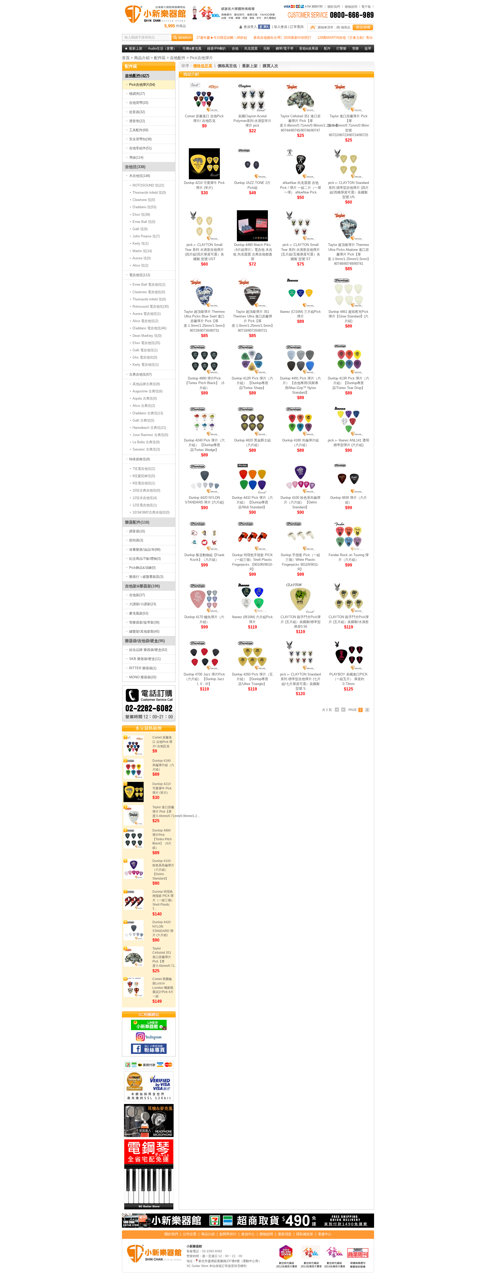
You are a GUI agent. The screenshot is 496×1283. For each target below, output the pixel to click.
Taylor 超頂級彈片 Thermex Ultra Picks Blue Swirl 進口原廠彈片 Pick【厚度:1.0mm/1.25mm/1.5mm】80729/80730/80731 (205, 321)
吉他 (235, 48)
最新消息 (284, 1234)
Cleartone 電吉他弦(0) (149, 292)
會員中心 (248, 1234)
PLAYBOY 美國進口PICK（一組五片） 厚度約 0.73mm (348, 679)
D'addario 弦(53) (144, 207)
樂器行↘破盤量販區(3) (146, 577)
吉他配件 (177, 58)
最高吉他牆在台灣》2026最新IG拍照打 (282, 38)
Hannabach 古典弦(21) (149, 428)
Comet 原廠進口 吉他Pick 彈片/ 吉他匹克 (162, 742)
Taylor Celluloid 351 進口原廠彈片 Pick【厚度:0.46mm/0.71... (164, 957)
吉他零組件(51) (140, 148)
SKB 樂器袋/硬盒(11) (145, 659)
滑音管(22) (137, 121)
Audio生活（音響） (162, 48)
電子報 (366, 7)
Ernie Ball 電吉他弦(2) (149, 284)
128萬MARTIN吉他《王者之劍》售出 (345, 38)
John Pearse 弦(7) (146, 236)
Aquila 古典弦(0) (145, 398)
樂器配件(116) (137, 522)
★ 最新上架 (133, 48)
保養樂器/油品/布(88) (144, 549)
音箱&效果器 (308, 48)
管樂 (355, 48)
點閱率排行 (228, 1234)
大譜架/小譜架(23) (142, 604)
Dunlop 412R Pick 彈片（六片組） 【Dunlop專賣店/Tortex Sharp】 (252, 383)
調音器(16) (137, 531)
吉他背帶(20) (138, 103)
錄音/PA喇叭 (216, 48)
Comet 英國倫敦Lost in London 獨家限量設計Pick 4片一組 (162, 987)
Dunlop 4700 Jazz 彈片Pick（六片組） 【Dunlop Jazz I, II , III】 (204, 679)
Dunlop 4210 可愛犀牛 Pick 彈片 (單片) (162, 788)
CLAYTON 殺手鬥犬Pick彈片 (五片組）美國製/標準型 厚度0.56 (301, 621)
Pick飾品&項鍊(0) (142, 568)
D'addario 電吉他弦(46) (149, 328)
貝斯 (266, 48)
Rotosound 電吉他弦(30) (151, 306)
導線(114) (136, 157)
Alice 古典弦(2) (144, 406)
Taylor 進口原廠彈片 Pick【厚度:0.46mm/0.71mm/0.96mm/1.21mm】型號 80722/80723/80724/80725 (357, 125)
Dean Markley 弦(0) (147, 336)
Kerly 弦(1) (141, 243)
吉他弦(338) (135, 167)
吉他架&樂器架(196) (142, 586)
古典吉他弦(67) (140, 374)
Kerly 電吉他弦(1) (146, 365)
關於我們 (334, 7)
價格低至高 (202, 66)
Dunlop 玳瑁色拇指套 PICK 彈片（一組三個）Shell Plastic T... (163, 900)
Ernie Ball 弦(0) (144, 222)
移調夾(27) (137, 94)
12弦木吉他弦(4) (145, 498)
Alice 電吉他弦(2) (145, 321)
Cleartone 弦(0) (144, 200)
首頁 (126, 58)
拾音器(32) (137, 112)
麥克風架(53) (138, 613)
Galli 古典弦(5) (143, 420)
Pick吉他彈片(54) (142, 85)
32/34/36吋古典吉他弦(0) (151, 512)
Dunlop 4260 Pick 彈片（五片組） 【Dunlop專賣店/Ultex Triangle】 (252, 679)
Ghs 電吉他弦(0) (145, 357)
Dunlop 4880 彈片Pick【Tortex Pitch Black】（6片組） (162, 839)
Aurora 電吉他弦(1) (147, 314)
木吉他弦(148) (139, 176)
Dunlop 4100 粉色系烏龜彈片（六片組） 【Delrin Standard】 (163, 869)
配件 (327, 48)
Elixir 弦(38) (141, 214)
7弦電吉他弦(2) (144, 469)
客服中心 (324, 1234)
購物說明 (351, 7)
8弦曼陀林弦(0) (144, 476)
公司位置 (189, 1234)
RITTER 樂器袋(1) (142, 668)
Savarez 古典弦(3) (146, 449)
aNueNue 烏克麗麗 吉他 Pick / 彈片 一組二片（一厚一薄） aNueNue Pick (300, 187)
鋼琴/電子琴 (284, 48)
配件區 (160, 58)
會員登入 (250, 27)
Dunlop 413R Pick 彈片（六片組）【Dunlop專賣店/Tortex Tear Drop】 (348, 383)
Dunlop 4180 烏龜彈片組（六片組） (163, 765)
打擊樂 (341, 48)
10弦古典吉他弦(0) (146, 490)
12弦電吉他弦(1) (145, 505)
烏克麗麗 (251, 48)
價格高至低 (227, 66)
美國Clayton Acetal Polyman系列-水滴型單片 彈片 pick (252, 120)
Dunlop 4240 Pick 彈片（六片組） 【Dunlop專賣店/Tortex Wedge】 (204, 445)
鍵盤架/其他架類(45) (144, 631)
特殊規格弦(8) (139, 459)
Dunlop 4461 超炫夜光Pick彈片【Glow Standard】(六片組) (348, 316)
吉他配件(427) (137, 75)
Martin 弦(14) (142, 251)
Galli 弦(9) (140, 229)
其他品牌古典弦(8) (146, 384)
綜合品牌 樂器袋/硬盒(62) (148, 650)
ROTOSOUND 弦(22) (148, 185)
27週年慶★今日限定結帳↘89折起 (221, 38)
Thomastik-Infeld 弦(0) (149, 193)
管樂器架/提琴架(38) (144, 622)
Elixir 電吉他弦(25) (146, 343)
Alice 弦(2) (140, 265)
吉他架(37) (137, 595)
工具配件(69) (138, 130)
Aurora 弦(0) (142, 258)
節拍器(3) (136, 540)
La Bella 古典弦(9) (146, 442)
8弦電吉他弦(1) (144, 483)
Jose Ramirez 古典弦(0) (150, 435)
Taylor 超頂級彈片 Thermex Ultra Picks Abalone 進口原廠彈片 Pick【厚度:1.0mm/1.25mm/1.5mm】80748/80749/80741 (349, 254)
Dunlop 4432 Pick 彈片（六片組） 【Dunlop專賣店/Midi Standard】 (252, 502)
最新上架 (250, 66)
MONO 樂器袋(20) (142, 677)
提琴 (368, 48)
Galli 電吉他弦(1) (145, 350)
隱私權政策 (304, 1234)
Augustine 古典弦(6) (147, 391)
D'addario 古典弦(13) (148, 413)
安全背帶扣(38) (140, 139)
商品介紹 (142, 58)
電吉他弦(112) (139, 275)
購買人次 (270, 66)
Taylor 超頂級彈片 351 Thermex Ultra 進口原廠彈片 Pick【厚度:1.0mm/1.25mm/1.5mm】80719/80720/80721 (253, 321)
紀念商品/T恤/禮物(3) (145, 559)
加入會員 (280, 27)
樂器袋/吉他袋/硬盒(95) (145, 641)
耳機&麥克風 (192, 48)
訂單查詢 (297, 27)
